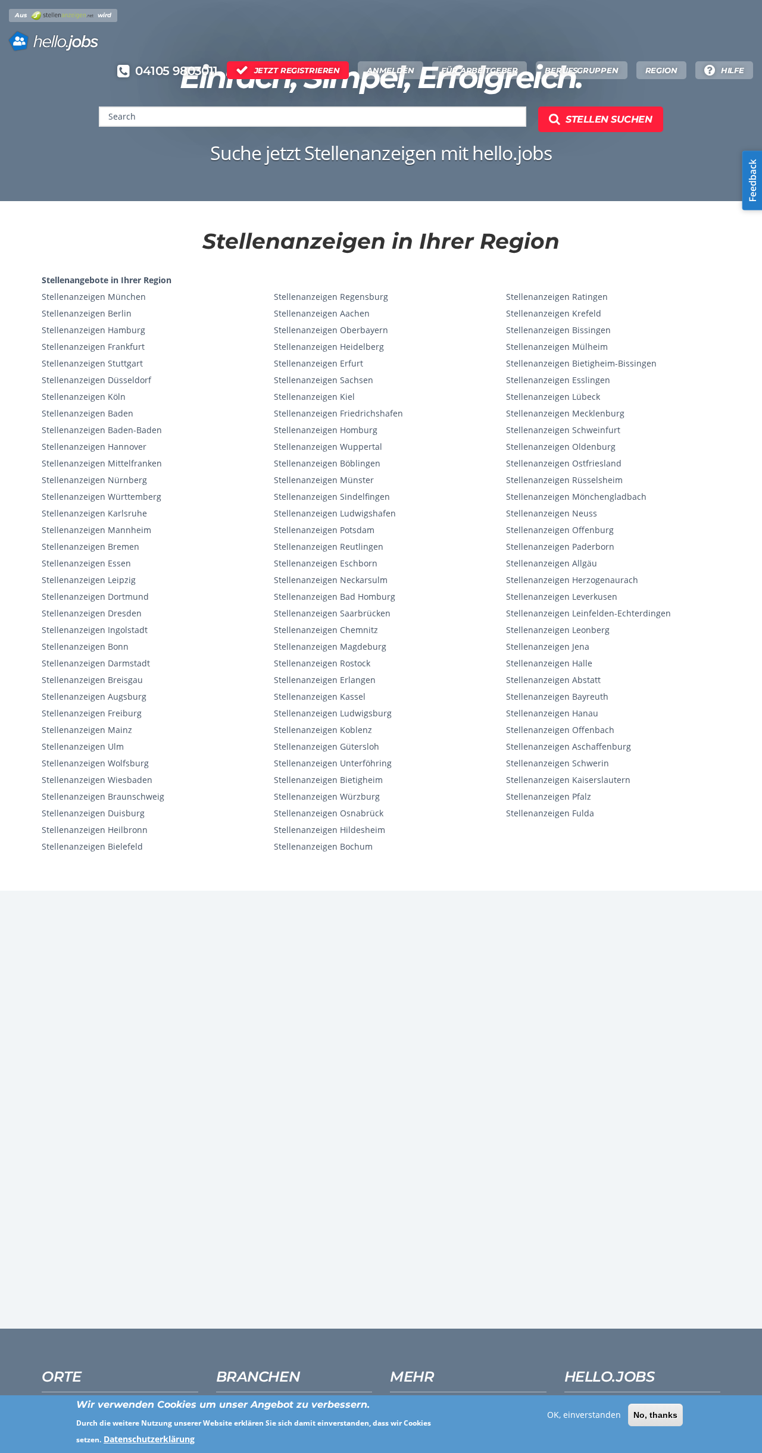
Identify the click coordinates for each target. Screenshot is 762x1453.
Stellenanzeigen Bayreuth (557, 696)
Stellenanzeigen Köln (84, 396)
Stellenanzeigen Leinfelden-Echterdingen (588, 613)
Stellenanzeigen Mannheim (96, 530)
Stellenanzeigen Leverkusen (561, 596)
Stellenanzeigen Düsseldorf (96, 380)
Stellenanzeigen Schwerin (557, 763)
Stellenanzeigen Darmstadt (96, 663)
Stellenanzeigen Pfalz (548, 796)
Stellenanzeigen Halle (549, 663)
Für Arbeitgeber (479, 70)
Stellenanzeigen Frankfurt (93, 346)
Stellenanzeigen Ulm (83, 746)
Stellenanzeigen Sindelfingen (332, 496)
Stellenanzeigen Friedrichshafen (338, 413)
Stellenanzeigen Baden (87, 413)
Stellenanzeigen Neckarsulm (331, 579)
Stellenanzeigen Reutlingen (328, 546)
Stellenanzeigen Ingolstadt (95, 629)
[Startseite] (63, 37)
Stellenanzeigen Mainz (87, 729)
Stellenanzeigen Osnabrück (328, 813)
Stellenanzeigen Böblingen (327, 463)
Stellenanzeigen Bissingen (558, 330)
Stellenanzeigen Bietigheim (328, 779)
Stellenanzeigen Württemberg (101, 496)
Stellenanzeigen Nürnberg (94, 480)
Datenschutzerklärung (149, 1439)
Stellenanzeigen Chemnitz (326, 629)
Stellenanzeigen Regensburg (331, 296)
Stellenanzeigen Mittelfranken (102, 463)
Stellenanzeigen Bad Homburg (334, 596)
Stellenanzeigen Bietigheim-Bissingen (581, 363)
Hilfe (732, 70)
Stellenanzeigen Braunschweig (103, 796)
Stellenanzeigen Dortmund (95, 596)
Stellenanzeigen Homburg (325, 430)
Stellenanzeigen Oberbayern (331, 330)
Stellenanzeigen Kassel (320, 696)
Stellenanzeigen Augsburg (94, 696)
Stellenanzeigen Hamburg (93, 330)
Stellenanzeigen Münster (324, 480)
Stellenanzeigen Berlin (87, 313)
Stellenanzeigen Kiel (314, 396)
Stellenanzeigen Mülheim (557, 346)
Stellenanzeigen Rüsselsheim (564, 480)
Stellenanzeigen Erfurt (318, 363)
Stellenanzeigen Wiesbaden (97, 779)
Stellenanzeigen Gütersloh (326, 746)
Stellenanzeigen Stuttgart (92, 363)
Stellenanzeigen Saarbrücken (332, 613)
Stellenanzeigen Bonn (85, 646)
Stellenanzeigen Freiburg (92, 713)
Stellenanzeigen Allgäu (551, 563)
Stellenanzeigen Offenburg (560, 530)
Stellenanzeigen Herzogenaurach (572, 579)
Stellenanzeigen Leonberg (558, 629)
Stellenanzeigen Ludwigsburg (333, 713)
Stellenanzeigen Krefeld (553, 313)
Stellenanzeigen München (94, 296)
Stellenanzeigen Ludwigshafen (335, 513)
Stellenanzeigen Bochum (323, 846)
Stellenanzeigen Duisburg (93, 813)
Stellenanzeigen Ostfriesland (564, 463)
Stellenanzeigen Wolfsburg (95, 763)
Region (661, 70)
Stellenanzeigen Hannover (94, 446)
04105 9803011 (176, 71)
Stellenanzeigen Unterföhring (333, 763)
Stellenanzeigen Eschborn (325, 563)
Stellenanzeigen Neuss (551, 513)
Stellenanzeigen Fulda (550, 813)
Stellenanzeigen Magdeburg (330, 646)
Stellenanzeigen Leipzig (89, 579)
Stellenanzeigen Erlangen (325, 679)
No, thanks (655, 1415)
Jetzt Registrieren (297, 70)
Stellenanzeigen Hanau (552, 713)
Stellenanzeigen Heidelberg (329, 346)
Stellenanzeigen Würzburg (327, 796)
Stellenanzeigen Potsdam (324, 530)
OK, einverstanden (584, 1414)
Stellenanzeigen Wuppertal (328, 446)
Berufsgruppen (581, 70)
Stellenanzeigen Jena (547, 646)
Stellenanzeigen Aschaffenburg (568, 746)
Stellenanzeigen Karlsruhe (94, 513)
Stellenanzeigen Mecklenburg (565, 413)
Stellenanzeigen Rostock (322, 663)
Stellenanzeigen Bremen (90, 546)
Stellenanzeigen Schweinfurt (563, 430)
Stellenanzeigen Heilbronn (95, 829)
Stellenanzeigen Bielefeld (92, 846)
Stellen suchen (609, 119)
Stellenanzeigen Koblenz (323, 729)
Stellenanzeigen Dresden (92, 613)
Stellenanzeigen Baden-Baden (102, 430)
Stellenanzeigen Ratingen (557, 296)
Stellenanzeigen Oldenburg (561, 446)
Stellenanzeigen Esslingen (558, 380)
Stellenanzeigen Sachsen (323, 380)
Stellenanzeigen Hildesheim (329, 829)
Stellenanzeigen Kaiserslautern (568, 779)
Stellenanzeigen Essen (86, 563)
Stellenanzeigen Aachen (322, 313)
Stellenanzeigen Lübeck (553, 396)
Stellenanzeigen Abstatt (553, 679)
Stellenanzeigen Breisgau (92, 679)
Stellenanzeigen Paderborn (560, 546)
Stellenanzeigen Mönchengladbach (576, 496)
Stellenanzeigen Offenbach (560, 729)
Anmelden (390, 70)
